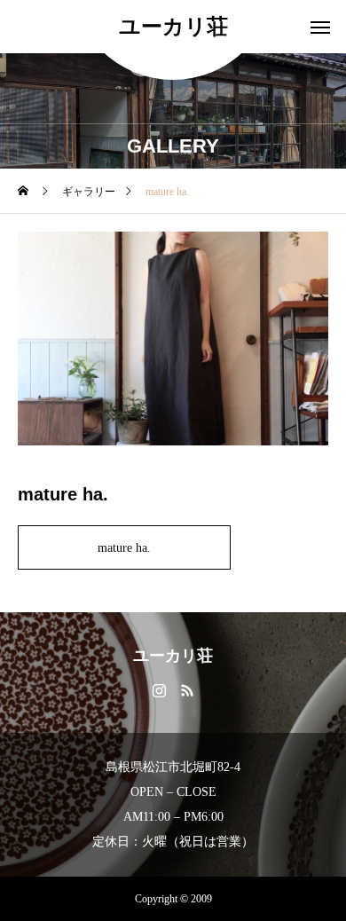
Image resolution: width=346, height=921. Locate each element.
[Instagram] (159, 689)
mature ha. (124, 548)
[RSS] (186, 689)
